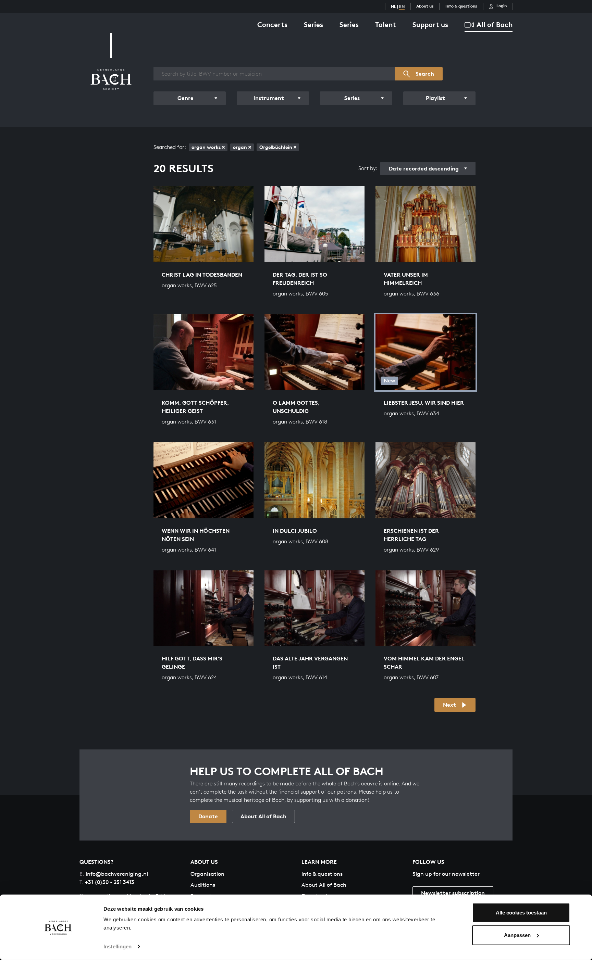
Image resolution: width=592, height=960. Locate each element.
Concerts (272, 24)
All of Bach (495, 24)
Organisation (207, 874)
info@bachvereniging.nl (113, 874)
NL (393, 6)
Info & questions (461, 6)
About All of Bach (263, 816)
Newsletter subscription (453, 892)
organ (240, 147)
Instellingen (117, 946)
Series (313, 24)
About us (425, 6)
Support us (430, 24)
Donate (208, 816)
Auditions (202, 885)
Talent (385, 24)
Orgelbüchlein (275, 147)
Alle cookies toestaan (521, 912)
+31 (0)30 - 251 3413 (106, 882)
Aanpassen (517, 935)
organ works (206, 147)
